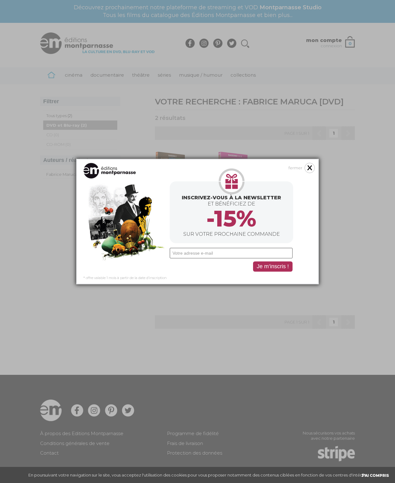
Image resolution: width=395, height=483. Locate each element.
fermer (295, 167)
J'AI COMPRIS (375, 475)
